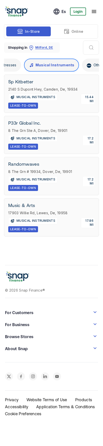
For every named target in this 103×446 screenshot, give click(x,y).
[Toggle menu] (94, 11)
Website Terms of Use (46, 399)
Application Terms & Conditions (65, 406)
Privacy (11, 399)
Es (64, 11)
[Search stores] (91, 48)
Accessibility (16, 406)
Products (83, 399)
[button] (51, 312)
